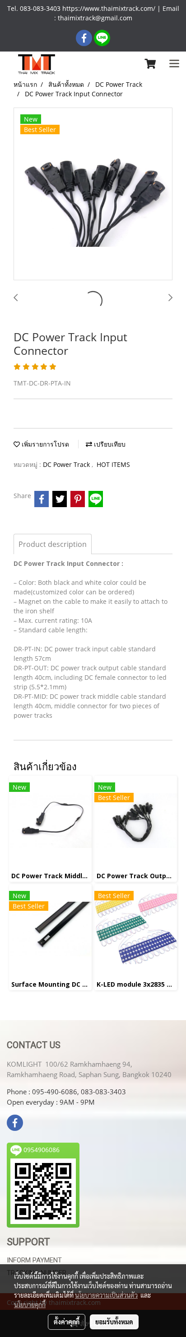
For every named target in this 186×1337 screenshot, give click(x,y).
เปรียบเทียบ (109, 444)
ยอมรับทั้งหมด (114, 1322)
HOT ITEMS (113, 464)
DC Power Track (67, 464)
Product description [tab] (53, 544)
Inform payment (34, 1260)
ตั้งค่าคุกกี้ (66, 1322)
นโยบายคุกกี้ (30, 1304)
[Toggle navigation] (174, 64)
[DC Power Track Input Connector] (93, 194)
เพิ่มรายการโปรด (44, 444)
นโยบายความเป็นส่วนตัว (106, 1295)
